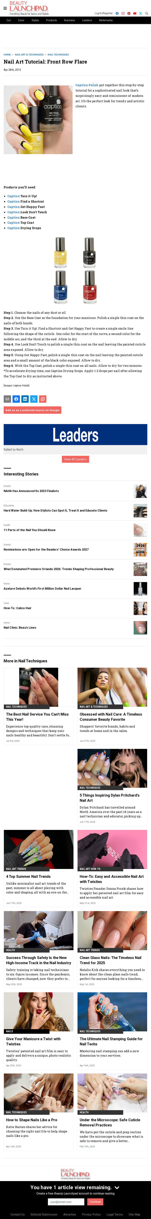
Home (7, 54)
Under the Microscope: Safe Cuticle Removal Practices (110, 1122)
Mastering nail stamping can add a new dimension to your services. (109, 1053)
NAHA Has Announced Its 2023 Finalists (31, 491)
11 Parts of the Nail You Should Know (30, 530)
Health (7, 525)
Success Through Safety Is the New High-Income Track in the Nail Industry (38, 960)
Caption (13, 196)
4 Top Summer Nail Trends (28, 876)
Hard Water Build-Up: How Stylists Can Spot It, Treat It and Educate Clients (56, 510)
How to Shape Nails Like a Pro (31, 1120)
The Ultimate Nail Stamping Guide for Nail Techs (111, 1041)
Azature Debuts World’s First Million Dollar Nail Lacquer (43, 588)
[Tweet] (34, 399)
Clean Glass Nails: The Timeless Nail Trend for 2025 (111, 960)
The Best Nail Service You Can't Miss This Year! (37, 717)
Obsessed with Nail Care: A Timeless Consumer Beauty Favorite (111, 717)
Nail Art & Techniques (29, 54)
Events (7, 486)
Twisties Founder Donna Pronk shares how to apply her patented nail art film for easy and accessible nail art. (112, 893)
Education (9, 505)
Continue (95, 1202)
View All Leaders (75, 459)
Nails (9, 1031)
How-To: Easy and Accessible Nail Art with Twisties (112, 879)
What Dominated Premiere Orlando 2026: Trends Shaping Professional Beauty (59, 569)
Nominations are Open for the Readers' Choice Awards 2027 (46, 549)
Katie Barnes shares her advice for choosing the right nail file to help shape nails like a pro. (36, 1131)
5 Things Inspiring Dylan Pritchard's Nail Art (110, 798)
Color (6, 603)
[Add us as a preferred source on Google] (42, 399)
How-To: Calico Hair (17, 608)
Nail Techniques (58, 54)
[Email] (7, 399)
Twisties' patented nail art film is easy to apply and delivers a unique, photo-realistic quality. (38, 1055)
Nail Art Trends (16, 868)
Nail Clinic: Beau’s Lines (20, 627)
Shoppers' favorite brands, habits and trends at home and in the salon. (107, 728)
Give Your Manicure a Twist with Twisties (33, 1041)
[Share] (16, 399)
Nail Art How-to (90, 868)
